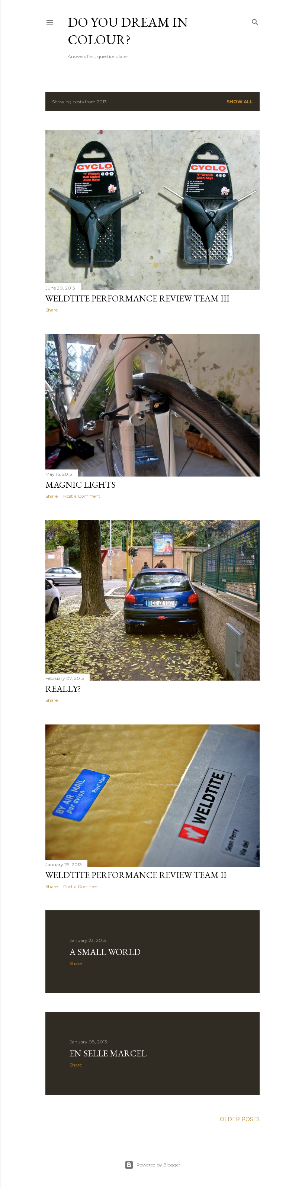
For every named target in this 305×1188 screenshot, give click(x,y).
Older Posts (240, 1119)
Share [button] (51, 310)
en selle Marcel (108, 1053)
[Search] (255, 20)
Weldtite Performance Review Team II (136, 875)
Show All (240, 101)
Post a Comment (81, 496)
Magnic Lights (80, 484)
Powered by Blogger (158, 1165)
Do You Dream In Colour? (128, 30)
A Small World (105, 952)
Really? (63, 688)
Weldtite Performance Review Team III (137, 298)
